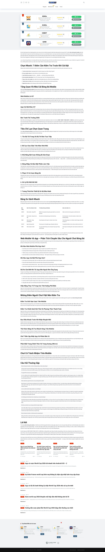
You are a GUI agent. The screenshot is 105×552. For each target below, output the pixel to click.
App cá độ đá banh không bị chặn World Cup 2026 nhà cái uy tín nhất (60, 448)
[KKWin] (28, 18)
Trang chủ (44, 6)
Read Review (77, 19)
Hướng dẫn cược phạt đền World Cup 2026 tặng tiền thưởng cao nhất (49, 508)
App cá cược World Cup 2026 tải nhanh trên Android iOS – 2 (28, 448)
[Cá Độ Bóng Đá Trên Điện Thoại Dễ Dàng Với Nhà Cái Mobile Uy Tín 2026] (52, 2)
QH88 (74, 526)
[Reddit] (28, 2)
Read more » (23, 468)
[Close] (61, 522)
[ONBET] (28, 35)
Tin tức (56, 6)
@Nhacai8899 (39, 549)
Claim (77, 16)
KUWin (41, 526)
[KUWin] (28, 26)
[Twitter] (24, 2)
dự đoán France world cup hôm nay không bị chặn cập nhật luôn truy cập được (44, 448)
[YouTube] (26, 2)
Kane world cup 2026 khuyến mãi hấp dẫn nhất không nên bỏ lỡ (76, 448)
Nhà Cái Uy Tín (51, 6)
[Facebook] (21, 2)
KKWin (25, 526)
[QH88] (28, 43)
